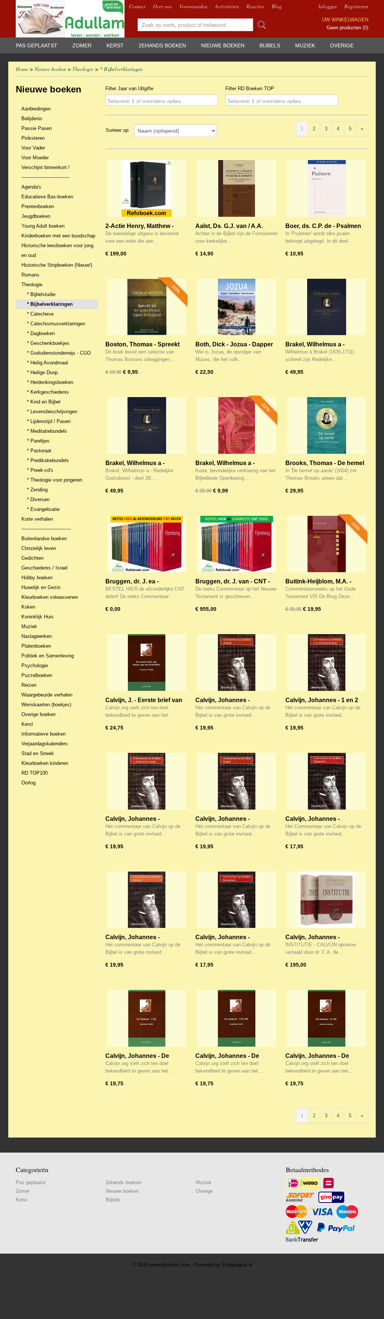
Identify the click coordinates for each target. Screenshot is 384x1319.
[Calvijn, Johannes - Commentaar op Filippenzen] (326, 781)
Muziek (305, 45)
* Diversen (38, 499)
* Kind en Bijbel (43, 402)
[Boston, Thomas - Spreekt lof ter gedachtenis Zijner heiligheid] (146, 307)
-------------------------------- (45, 177)
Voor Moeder (35, 157)
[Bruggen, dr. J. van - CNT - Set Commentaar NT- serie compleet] (236, 544)
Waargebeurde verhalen (46, 695)
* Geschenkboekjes (48, 343)
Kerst (115, 45)
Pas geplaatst (36, 45)
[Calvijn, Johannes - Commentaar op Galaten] (236, 662)
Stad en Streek (37, 753)
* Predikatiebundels (48, 460)
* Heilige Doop (42, 372)
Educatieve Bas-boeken (47, 196)
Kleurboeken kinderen (44, 763)
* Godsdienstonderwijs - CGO (59, 353)
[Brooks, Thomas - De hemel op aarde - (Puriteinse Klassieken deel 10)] (326, 425)
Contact (137, 6)
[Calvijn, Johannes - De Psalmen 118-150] (236, 1018)
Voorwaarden (193, 6)
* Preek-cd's (40, 470)
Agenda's (31, 187)
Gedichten (32, 558)
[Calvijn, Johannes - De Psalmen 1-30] (146, 1018)
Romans (30, 275)
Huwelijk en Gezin (40, 587)
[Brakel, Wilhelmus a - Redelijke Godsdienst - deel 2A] (326, 307)
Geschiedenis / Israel (44, 568)
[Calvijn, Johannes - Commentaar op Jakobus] (146, 900)
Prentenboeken (37, 206)
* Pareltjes (38, 441)
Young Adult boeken (42, 226)
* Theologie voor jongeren (54, 480)
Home (22, 69)
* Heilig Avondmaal (47, 363)
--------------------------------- (46, 529)
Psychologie (34, 665)
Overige (342, 45)
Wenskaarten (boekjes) (46, 704)
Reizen (28, 685)
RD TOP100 (34, 773)
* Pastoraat (39, 450)
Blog (277, 6)
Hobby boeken (36, 577)
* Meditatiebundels (47, 431)
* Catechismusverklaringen (56, 323)
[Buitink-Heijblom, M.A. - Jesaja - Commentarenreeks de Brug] (326, 544)
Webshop (112, 6)
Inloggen (327, 6)
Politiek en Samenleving (47, 656)
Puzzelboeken (36, 675)
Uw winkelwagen (345, 20)
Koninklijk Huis (37, 616)
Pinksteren (33, 138)
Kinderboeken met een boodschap (58, 236)
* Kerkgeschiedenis (48, 392)
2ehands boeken (162, 45)
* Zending (37, 490)
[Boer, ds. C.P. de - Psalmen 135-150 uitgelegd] (326, 188)
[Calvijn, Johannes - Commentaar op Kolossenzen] (236, 900)
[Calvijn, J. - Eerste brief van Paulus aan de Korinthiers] (146, 662)
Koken (28, 607)
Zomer (82, 45)
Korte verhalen (37, 519)
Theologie (82, 69)
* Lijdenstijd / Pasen (48, 421)
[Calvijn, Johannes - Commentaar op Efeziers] (236, 781)
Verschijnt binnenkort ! (45, 167)
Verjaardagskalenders (44, 743)
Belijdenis (31, 118)
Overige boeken (38, 714)
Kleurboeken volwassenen (49, 597)
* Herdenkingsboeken (50, 382)
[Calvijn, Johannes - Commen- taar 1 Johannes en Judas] (146, 781)
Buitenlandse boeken (44, 538)
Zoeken (260, 24)
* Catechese (40, 314)
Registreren (356, 6)
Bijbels (270, 45)
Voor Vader (33, 148)
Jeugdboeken (35, 216)
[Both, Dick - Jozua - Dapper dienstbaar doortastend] (236, 307)
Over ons (162, 6)
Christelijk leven (38, 548)
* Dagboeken (41, 333)
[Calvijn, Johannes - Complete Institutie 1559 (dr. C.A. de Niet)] (326, 900)
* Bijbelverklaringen (121, 69)
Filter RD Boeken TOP (249, 88)
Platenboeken (36, 646)
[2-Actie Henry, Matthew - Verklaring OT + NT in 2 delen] (146, 188)
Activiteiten (227, 6)
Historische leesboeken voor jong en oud (57, 250)
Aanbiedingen (36, 109)
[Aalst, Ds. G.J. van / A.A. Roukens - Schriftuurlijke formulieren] (236, 188)
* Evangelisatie (43, 509)
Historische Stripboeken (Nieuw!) (56, 265)
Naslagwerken (36, 636)
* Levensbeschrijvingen (52, 411)
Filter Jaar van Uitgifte (129, 88)
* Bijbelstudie (41, 294)
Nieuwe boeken (222, 45)
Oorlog (28, 783)
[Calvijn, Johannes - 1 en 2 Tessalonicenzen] (326, 662)
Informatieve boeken (43, 734)
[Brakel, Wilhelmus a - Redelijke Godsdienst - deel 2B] (146, 425)
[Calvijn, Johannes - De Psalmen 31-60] (326, 1018)
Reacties (255, 6)
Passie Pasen (36, 128)
